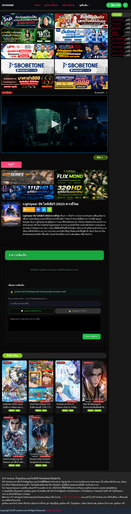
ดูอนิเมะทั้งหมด (51, 5)
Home (37, 5)
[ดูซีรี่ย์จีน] (81, 192)
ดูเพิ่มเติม (84, 5)
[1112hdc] (27, 192)
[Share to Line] (49, 209)
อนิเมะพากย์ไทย (118, 55)
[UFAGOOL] (27, 51)
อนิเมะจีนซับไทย (118, 38)
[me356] (81, 36)
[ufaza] (81, 51)
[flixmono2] (81, 177)
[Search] (125, 5)
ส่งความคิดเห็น (91, 336)
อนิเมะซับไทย (68, 5)
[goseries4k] (27, 177)
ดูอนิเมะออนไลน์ (115, 33)
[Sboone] (27, 66)
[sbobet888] (81, 81)
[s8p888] (27, 20)
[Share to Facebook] (38, 209)
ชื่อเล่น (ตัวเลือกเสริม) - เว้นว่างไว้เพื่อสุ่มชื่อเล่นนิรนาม (27, 299)
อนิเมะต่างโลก (117, 51)
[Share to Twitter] (43, 209)
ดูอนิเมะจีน (116, 28)
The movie (116, 24)
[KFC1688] (81, 20)
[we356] (27, 36)
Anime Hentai (118, 19)
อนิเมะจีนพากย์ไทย (119, 43)
